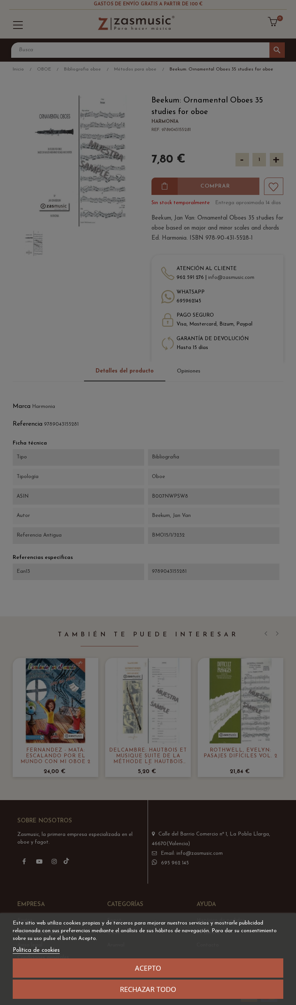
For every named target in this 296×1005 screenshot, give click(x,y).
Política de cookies (36, 950)
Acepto (148, 968)
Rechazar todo (148, 989)
